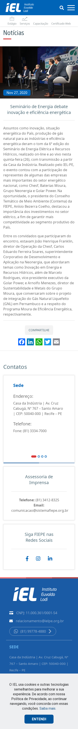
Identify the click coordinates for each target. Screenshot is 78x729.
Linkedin (50, 559)
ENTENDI (39, 719)
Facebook (27, 559)
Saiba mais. (47, 708)
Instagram (38, 559)
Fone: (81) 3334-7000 (30, 430)
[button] (34, 456)
